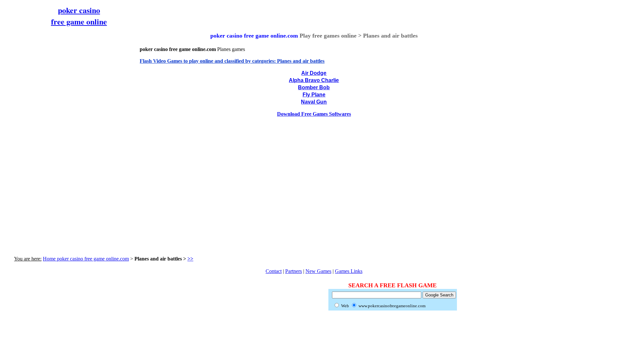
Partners (293, 271)
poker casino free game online (79, 15)
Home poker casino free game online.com (86, 258)
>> (190, 258)
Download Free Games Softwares (314, 114)
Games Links (348, 271)
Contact (274, 271)
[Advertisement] (63, 139)
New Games (318, 271)
